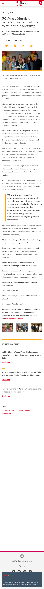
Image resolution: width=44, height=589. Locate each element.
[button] (8, 45)
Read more (6, 362)
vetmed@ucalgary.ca (22, 566)
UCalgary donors (24, 410)
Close (39, 577)
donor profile (6, 413)
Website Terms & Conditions (29, 584)
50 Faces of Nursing (8, 410)
